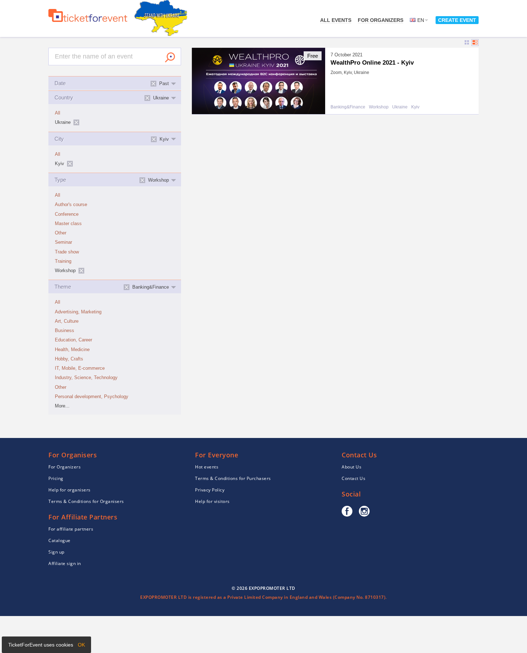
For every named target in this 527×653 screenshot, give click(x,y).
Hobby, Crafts (69, 359)
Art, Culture (67, 321)
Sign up (56, 552)
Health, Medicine (72, 349)
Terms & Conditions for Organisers (86, 501)
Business (64, 330)
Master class (68, 223)
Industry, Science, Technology (86, 377)
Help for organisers (69, 490)
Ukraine (400, 107)
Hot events (206, 467)
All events (335, 20)
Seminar (63, 242)
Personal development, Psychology (91, 396)
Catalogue (59, 540)
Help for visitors (212, 501)
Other (60, 232)
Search (170, 57)
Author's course (71, 204)
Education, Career (73, 339)
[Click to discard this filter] (76, 122)
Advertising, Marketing (78, 311)
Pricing (55, 478)
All (57, 113)
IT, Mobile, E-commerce (80, 368)
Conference (67, 214)
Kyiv (415, 107)
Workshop (379, 107)
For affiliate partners (70, 529)
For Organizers (380, 20)
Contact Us (353, 478)
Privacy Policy (209, 490)
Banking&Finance (348, 107)
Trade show (67, 252)
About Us (351, 467)
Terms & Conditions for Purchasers (233, 478)
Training (63, 261)
